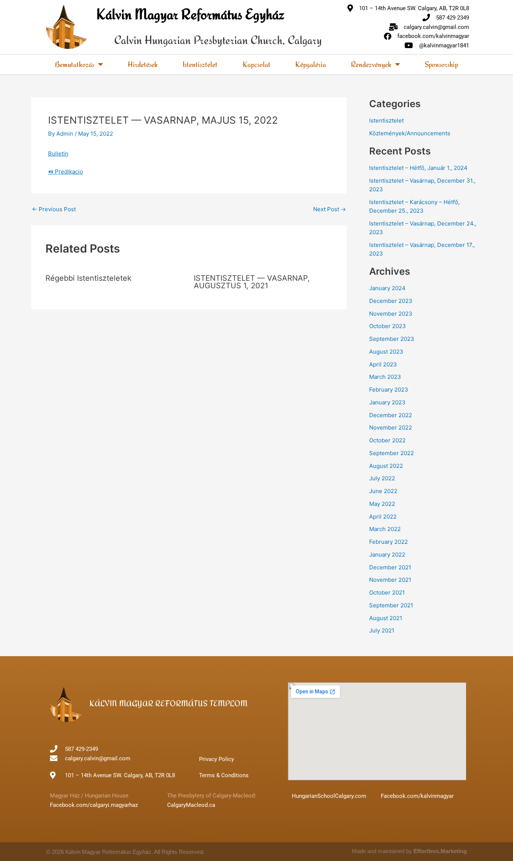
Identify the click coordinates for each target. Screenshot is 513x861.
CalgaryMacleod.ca (191, 805)
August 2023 (386, 351)
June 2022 (383, 491)
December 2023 (390, 300)
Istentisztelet (200, 64)
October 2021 (387, 592)
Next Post (329, 209)
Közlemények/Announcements (409, 133)
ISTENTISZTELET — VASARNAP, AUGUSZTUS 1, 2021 (252, 282)
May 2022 (382, 503)
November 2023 (390, 313)
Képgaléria (310, 64)
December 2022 (390, 415)
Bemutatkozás (74, 64)
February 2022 (388, 541)
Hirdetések (143, 64)
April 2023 (383, 364)
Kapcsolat (256, 64)
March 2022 (385, 529)
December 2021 (390, 567)
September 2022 (391, 453)
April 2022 (383, 516)
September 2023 (391, 338)
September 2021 (391, 605)
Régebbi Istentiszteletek (88, 278)
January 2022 (387, 554)
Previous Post (54, 209)
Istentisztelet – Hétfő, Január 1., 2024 (418, 167)
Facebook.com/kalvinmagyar (417, 796)
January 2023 (387, 402)
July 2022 (382, 478)
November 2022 (390, 427)
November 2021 (390, 579)
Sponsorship (441, 64)
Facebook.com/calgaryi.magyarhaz (94, 805)
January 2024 (387, 288)
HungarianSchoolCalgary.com (329, 796)
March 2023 (385, 376)
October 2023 (387, 326)
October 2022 (387, 440)
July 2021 (381, 630)
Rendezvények (371, 64)
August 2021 (385, 618)
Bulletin (58, 153)
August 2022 (386, 465)
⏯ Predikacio (65, 171)
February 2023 (388, 389)
